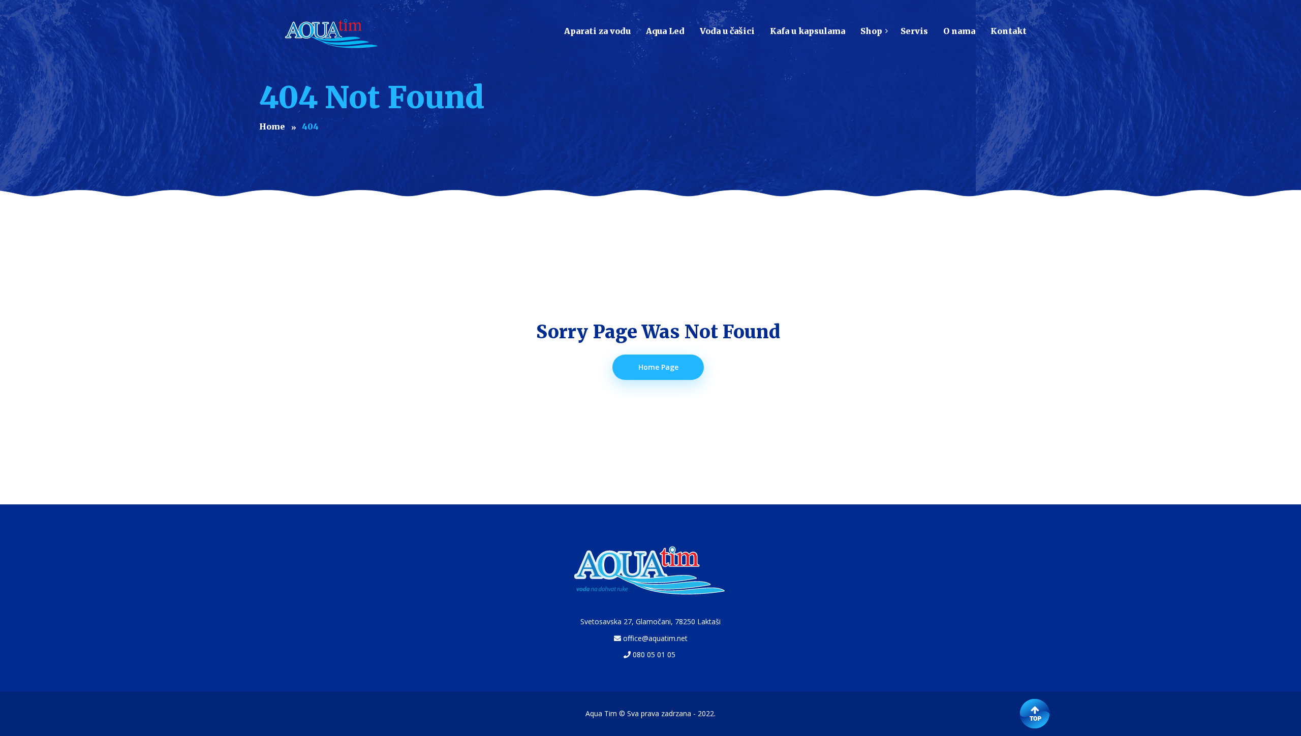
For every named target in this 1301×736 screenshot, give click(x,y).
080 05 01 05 (654, 654)
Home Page (658, 367)
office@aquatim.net (655, 638)
